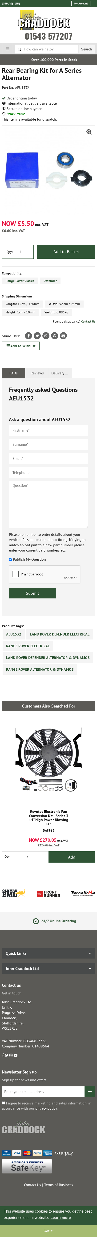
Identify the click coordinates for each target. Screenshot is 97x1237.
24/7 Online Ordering (53, 920)
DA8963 (48, 821)
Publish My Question (29, 559)
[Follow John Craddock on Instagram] (11, 1055)
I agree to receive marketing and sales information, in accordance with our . (46, 1106)
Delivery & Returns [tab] (61, 373)
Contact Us (88, 322)
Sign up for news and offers (24, 1079)
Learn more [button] (60, 1218)
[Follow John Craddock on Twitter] (6, 1055)
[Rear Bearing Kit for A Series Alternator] (48, 170)
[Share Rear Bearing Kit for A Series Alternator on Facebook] (28, 335)
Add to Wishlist (23, 345)
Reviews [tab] (37, 373)
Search (86, 49)
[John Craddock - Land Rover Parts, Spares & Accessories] (48, 21)
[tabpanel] (48, 497)
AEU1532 (13, 634)
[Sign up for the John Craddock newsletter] (90, 1091)
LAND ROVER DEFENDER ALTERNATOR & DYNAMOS (47, 657)
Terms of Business (58, 1184)
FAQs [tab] (13, 373)
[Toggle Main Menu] (7, 48)
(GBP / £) (7, 3)
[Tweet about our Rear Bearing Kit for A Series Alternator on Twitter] (37, 335)
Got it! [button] (49, 1231)
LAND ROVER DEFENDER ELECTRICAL (59, 634)
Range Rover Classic (20, 281)
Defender (50, 281)
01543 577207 (49, 36)
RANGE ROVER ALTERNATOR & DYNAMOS (39, 669)
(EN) (17, 3)
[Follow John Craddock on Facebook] (3, 1055)
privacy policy (46, 1108)
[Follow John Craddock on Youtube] (15, 1055)
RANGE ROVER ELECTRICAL (28, 645)
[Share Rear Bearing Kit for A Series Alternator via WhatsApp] (45, 335)
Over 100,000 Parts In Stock (49, 59)
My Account (81, 3)
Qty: (9, 252)
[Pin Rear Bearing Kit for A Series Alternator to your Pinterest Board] (54, 335)
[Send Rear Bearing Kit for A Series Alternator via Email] (63, 335)
